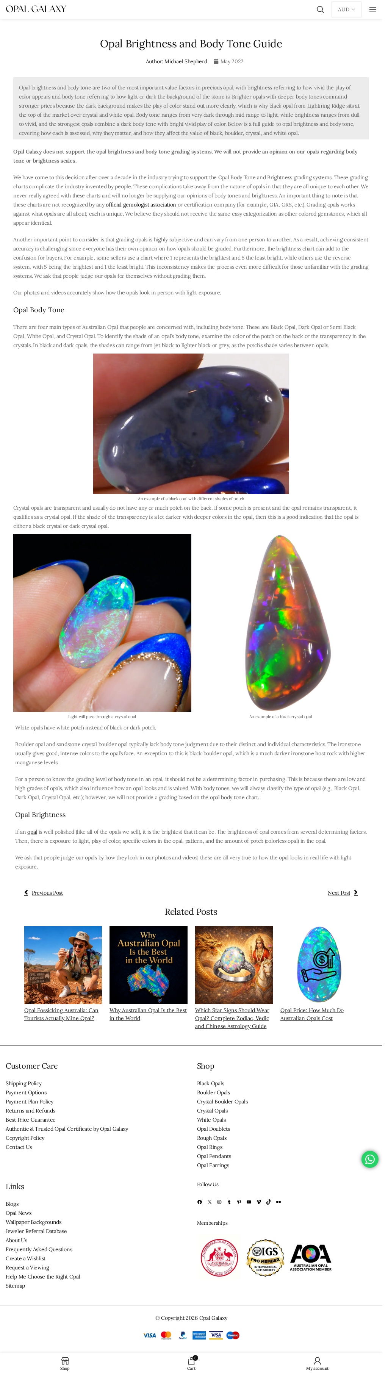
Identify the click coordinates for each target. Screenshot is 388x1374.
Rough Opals (212, 1138)
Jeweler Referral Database (36, 1231)
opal (32, 831)
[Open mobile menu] (372, 9)
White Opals (211, 1119)
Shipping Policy (24, 1083)
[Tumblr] (229, 1202)
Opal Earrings (213, 1165)
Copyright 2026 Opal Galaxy (194, 1318)
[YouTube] (249, 1202)
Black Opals (210, 1083)
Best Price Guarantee (31, 1119)
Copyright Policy (25, 1138)
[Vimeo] (258, 1202)
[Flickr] (278, 1202)
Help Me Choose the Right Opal (43, 1276)
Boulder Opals (213, 1092)
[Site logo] (36, 9)
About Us (16, 1240)
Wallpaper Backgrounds (33, 1222)
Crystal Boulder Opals (222, 1101)
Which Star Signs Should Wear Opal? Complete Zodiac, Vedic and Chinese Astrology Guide (232, 1018)
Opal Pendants (214, 1156)
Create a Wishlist (25, 1258)
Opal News (18, 1213)
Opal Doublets (213, 1128)
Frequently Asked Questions (39, 1249)
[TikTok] (268, 1202)
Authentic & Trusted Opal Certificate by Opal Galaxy (67, 1128)
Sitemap (15, 1285)
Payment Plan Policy (29, 1101)
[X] (209, 1202)
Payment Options (26, 1092)
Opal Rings (209, 1147)
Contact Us (19, 1147)
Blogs (12, 1203)
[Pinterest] (239, 1202)
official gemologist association (141, 204)
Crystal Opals (212, 1110)
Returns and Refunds (30, 1110)
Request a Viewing (27, 1267)
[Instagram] (219, 1202)
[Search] (320, 9)
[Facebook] (199, 1202)
